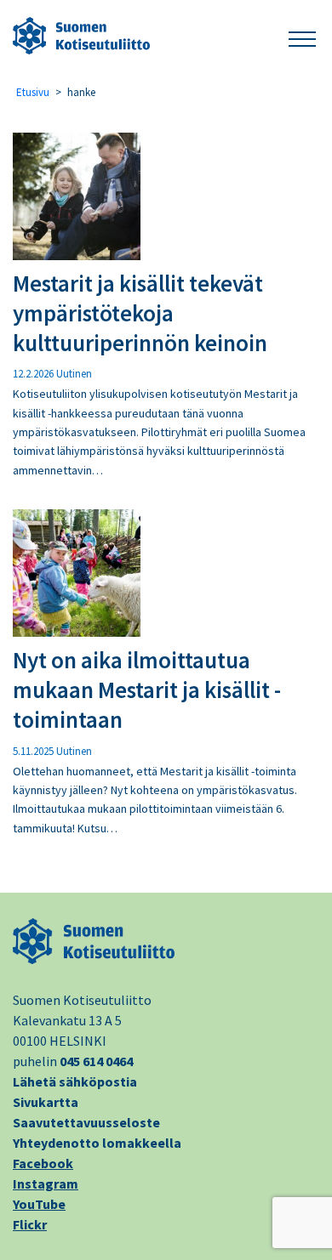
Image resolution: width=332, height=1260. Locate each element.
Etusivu (32, 92)
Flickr (30, 1224)
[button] (302, 36)
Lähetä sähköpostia (75, 1081)
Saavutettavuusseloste (86, 1122)
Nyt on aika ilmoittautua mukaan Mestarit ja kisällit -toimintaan (147, 689)
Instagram (45, 1183)
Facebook (43, 1163)
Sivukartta (45, 1101)
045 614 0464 (96, 1061)
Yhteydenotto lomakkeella (97, 1142)
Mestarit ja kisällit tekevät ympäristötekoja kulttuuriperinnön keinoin (140, 313)
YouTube (39, 1203)
